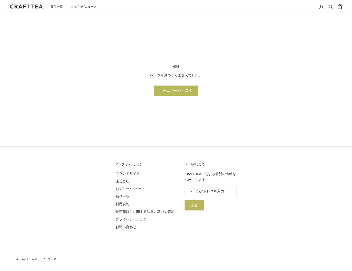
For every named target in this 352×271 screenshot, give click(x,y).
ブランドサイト (128, 173)
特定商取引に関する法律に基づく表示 (145, 211)
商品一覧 (57, 7)
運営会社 (122, 181)
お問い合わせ (126, 226)
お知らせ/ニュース (84, 7)
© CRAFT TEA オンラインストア (36, 259)
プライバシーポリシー (133, 219)
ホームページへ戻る (176, 90)
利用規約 (122, 204)
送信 (194, 205)
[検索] (331, 6)
